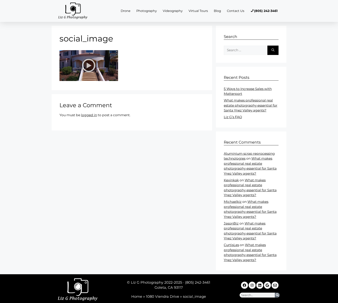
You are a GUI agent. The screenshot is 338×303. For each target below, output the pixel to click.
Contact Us (235, 11)
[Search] (273, 50)
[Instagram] (252, 285)
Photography (146, 11)
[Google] (267, 285)
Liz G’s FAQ (233, 117)
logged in (89, 115)
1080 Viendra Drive (162, 296)
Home (136, 296)
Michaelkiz (233, 202)
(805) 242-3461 (266, 11)
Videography (173, 11)
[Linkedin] (259, 285)
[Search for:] (245, 50)
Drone (125, 11)
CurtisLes (231, 245)
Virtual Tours (198, 11)
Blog (217, 11)
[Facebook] (244, 285)
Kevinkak (231, 180)
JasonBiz (231, 223)
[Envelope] (275, 285)
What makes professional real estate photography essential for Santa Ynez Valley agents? (250, 105)
